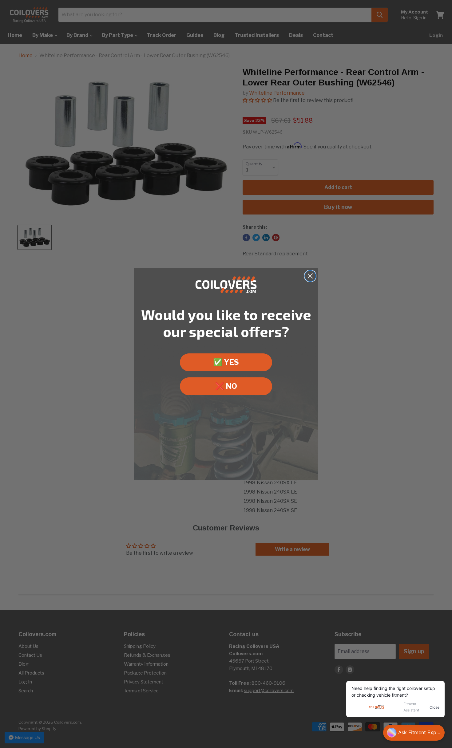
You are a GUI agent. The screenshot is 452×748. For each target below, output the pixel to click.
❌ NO (226, 386)
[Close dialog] (310, 275)
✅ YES (226, 362)
